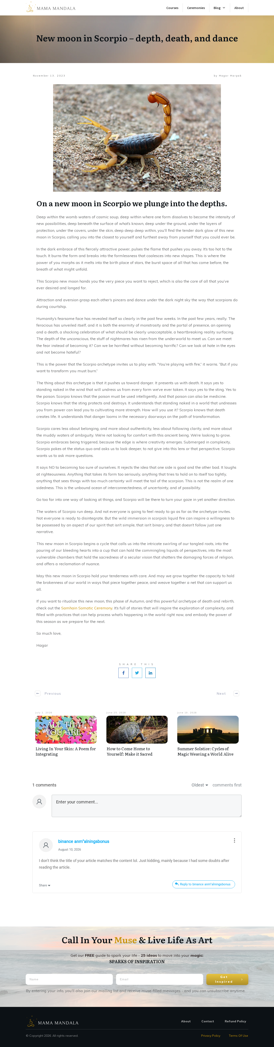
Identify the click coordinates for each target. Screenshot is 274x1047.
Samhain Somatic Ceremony (86, 608)
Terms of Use (238, 1036)
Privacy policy (210, 1036)
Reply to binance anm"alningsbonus (205, 884)
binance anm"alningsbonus (83, 841)
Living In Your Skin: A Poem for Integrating (66, 751)
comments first (227, 785)
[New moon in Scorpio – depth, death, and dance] (137, 138)
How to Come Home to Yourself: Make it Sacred (130, 751)
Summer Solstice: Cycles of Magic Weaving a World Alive (205, 751)
